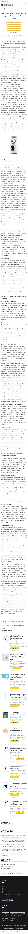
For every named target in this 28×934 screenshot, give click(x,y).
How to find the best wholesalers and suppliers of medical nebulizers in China (18, 766)
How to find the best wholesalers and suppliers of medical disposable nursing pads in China (18, 730)
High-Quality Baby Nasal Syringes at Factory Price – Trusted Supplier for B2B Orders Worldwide (18, 637)
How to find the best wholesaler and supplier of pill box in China (18, 713)
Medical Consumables (7, 915)
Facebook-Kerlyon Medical (19, 925)
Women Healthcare (15, 911)
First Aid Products (18, 915)
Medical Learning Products (8, 918)
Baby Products (5, 911)
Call (10, 933)
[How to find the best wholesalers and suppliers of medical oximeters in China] (5, 786)
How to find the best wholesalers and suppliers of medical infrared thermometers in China (13, 626)
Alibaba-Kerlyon (9, 925)
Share (3, 933)
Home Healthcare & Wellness (17, 913)
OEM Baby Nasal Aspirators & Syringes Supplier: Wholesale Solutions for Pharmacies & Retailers (17, 677)
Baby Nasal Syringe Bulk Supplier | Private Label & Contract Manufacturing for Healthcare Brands (18, 657)
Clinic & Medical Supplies (8, 920)
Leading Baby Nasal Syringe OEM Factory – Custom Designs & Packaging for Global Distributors (18, 695)
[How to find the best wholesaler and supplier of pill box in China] (5, 715)
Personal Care (5, 913)
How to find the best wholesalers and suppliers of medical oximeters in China (18, 785)
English (4, 827)
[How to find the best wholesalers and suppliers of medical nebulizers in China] (5, 768)
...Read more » (14, 648)
